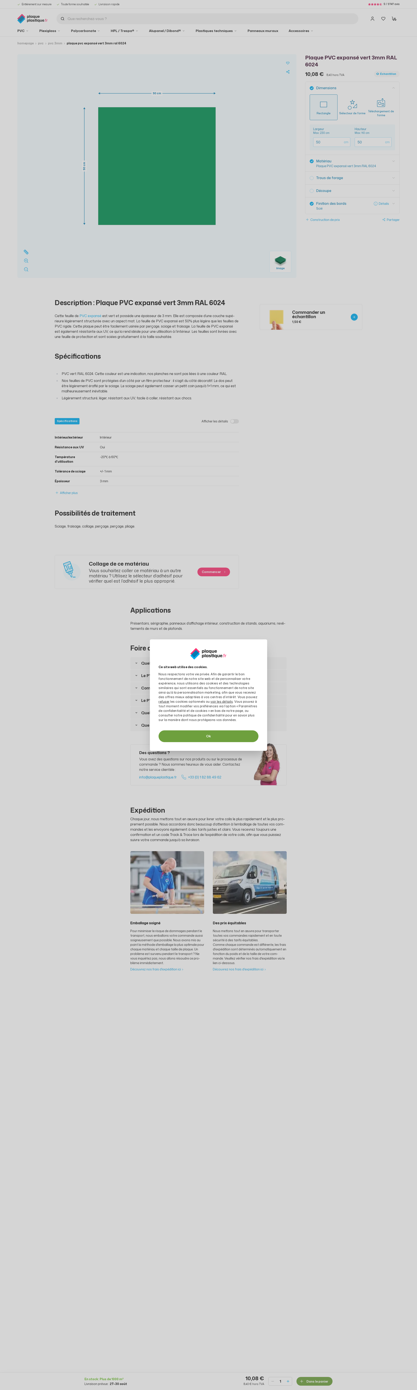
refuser (164, 701)
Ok (208, 736)
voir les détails (221, 701)
